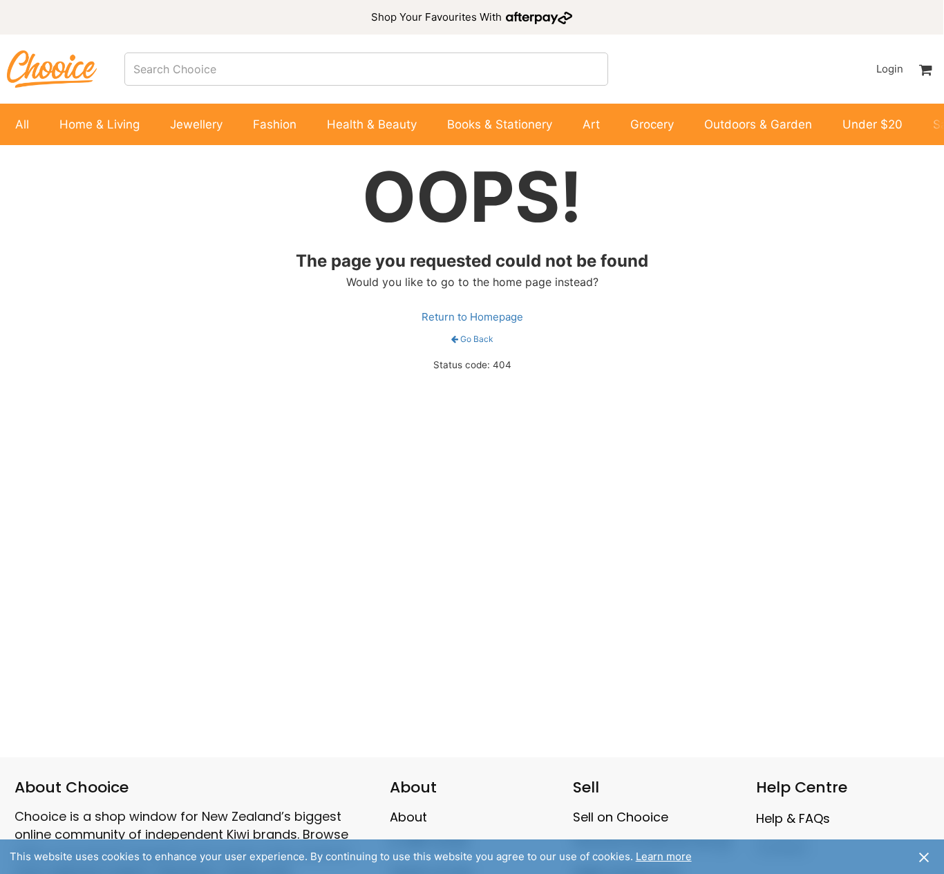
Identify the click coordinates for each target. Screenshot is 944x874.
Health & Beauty (372, 124)
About (408, 817)
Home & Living (99, 124)
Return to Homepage (472, 316)
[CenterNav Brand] (52, 68)
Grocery (652, 124)
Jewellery (196, 124)
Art (591, 124)
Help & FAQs (793, 818)
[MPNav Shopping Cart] (925, 69)
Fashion (274, 124)
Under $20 (872, 124)
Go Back (476, 339)
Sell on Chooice (620, 817)
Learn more (664, 856)
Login (889, 68)
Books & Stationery (499, 124)
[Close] (924, 856)
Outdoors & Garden (758, 124)
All (22, 124)
